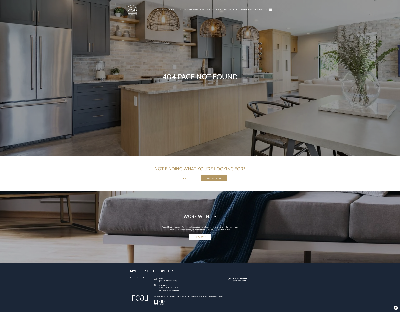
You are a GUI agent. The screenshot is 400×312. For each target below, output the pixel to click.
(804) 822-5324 (239, 281)
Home (186, 178)
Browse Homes (214, 178)
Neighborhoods (231, 9)
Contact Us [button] (200, 237)
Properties (162, 9)
